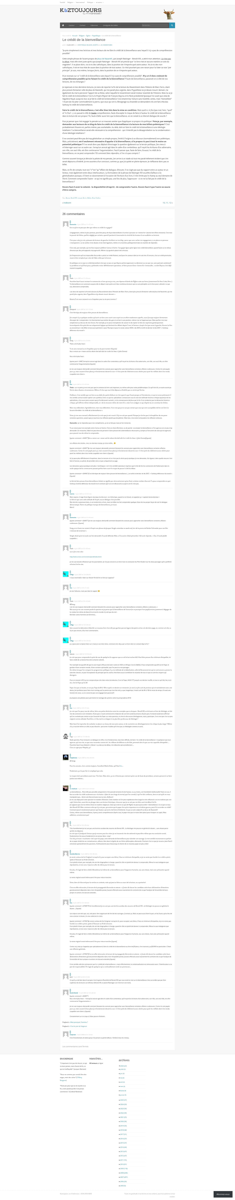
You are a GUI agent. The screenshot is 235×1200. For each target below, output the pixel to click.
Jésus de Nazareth (104, 58)
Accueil (63, 25)
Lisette (72, 494)
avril (122, 1082)
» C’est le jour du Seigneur (78, 1026)
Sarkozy (98, 198)
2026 (123, 1066)
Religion (70, 2)
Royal (93, 198)
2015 (123, 1143)
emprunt (73, 1034)
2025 (123, 1100)
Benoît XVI (74, 198)
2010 (123, 1164)
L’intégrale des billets (110, 25)
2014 (123, 1147)
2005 (123, 1186)
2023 (123, 1109)
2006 (123, 1181)
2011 (123, 1160)
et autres (99, 2)
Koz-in (85, 198)
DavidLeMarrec (75, 854)
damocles (73, 224)
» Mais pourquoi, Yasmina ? (78, 1022)
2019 (123, 1126)
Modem (89, 198)
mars (122, 1086)
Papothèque (96, 36)
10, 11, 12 (167, 202)
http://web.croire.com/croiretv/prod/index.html (85, 557)
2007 (124, 1177)
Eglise (88, 36)
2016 (123, 1139)
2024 (123, 1104)
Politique (90, 2)
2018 (123, 1130)
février (123, 1091)
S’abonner (94, 25)
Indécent (67, 202)
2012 (123, 1156)
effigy (72, 574)
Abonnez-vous (223, 1194)
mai (122, 1078)
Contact (82, 25)
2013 (123, 1151)
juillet (122, 1069)
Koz (71, 384)
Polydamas (73, 758)
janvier (123, 1095)
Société (62, 2)
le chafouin (73, 789)
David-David (74, 993)
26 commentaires (106, 45)
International (80, 2)
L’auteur (72, 25)
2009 (124, 1169)
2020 (123, 1121)
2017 (123, 1134)
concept (80, 198)
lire (121, 766)
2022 (123, 1113)
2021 (123, 1117)
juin (122, 1073)
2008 (124, 1173)
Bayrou (68, 198)
